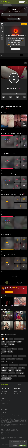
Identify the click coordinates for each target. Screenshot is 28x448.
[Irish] (2, 339)
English (21, 384)
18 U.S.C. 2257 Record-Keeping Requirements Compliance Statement (12, 438)
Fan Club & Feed (19, 102)
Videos (15, 5)
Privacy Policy (4, 391)
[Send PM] (24, 97)
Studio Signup (17, 393)
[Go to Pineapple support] (2, 433)
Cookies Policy (4, 398)
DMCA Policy (3, 396)
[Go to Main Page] (8, 1)
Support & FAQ (4, 409)
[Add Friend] (17, 97)
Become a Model (17, 391)
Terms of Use (4, 393)
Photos (22, 5)
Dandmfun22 (4, 334)
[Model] (25, 63)
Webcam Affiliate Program (19, 396)
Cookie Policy (18, 443)
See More (13, 276)
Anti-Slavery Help (4, 403)
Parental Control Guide (5, 400)
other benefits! (18, 46)
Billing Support (4, 412)
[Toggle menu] (1, 2)
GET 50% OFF (9, 291)
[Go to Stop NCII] (9, 433)
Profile (2, 102)
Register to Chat (16, 49)
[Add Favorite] (2, 24)
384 (4, 129)
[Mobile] (6, 339)
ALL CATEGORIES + (6, 378)
